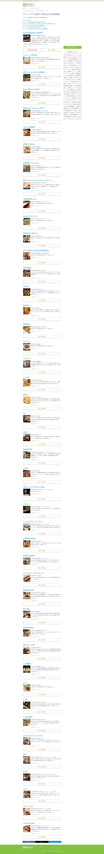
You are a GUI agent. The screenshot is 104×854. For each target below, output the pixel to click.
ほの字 (25, 432)
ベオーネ (26, 341)
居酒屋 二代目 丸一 (29, 144)
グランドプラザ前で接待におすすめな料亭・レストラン (35, 27)
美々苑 (25, 699)
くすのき (26, 504)
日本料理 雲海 (27, 449)
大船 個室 (70, 77)
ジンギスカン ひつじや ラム (33, 573)
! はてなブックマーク (55, 841)
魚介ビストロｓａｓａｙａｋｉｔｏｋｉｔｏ (37, 180)
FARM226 (26, 324)
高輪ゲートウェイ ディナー (73, 100)
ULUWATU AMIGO (29, 538)
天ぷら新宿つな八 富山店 (31, 89)
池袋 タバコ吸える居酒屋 (72, 91)
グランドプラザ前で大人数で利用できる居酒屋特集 (34, 25)
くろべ (25, 788)
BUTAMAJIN (27, 267)
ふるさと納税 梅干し (71, 89)
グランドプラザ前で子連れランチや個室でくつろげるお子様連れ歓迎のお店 (39, 23)
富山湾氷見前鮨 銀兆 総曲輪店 (33, 32)
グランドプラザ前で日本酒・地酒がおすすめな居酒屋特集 (35, 28)
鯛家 (24, 754)
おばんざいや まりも (30, 216)
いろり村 (26, 377)
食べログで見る (51, 50)
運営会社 (44, 851)
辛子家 (25, 771)
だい (24, 413)
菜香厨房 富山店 (28, 590)
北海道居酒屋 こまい (30, 199)
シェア (29, 841)
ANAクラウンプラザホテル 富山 (33, 487)
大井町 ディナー (72, 63)
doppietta (26, 305)
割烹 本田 (26, 609)
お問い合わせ (49, 851)
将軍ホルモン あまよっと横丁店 (33, 108)
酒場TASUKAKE (28, 627)
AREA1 (25, 394)
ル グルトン (27, 358)
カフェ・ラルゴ (28, 806)
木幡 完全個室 (72, 65)
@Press (62, 851)
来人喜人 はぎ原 (29, 645)
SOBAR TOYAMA (28, 555)
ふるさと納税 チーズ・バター (71, 55)
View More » (46, 44)
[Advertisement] (72, 26)
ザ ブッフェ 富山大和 (30, 55)
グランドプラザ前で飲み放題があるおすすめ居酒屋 (34, 22)
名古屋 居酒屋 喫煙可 (75, 108)
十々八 (25, 682)
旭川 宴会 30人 (72, 112)
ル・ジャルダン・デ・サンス (32, 521)
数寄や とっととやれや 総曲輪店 (34, 72)
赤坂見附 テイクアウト (71, 71)
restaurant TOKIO (28, 823)
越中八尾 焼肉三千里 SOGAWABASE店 (36, 250)
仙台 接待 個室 (70, 61)
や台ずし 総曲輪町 (29, 127)
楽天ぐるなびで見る (32, 50)
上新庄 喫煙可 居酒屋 (71, 96)
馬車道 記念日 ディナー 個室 (70, 110)
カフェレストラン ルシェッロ (33, 735)
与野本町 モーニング (72, 87)
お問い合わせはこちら (73, 47)
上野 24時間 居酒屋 (73, 59)
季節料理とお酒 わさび (30, 233)
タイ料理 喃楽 (27, 716)
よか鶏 (25, 468)
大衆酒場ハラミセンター (31, 163)
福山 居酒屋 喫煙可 (70, 106)
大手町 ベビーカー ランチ (73, 83)
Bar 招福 (26, 286)
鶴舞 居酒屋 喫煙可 (74, 114)
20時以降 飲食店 (70, 75)
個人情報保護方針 (56, 851)
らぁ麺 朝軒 (27, 663)
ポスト (42, 841)
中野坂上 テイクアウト (71, 79)
